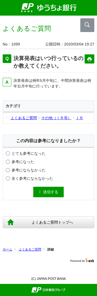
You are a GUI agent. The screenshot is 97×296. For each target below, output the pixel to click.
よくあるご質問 (30, 249)
